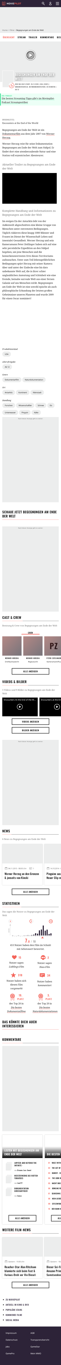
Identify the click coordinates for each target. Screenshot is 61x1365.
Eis (51, 405)
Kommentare (47, 37)
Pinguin (25, 412)
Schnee (41, 405)
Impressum (11, 1333)
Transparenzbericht (39, 1339)
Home (5, 30)
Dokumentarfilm (12, 379)
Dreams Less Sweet (24, 1170)
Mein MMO (35, 1353)
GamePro (10, 1353)
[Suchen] (43, 3)
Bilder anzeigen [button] (30, 730)
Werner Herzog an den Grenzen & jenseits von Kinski (22, 876)
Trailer (33, 37)
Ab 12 (7, 367)
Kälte (36, 412)
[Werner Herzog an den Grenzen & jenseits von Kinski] (22, 853)
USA (6, 354)
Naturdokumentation (34, 379)
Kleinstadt (37, 392)
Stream (22, 37)
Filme (12, 30)
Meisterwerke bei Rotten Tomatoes (26, 1177)
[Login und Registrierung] (50, 3)
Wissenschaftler (25, 405)
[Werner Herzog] (12, 646)
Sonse (19, 1196)
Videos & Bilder (14, 681)
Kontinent (22, 392)
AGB (32, 1333)
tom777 (20, 1183)
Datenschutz (12, 1339)
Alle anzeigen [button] (30, 671)
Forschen (9, 405)
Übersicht (9, 37)
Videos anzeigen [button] (30, 721)
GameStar (35, 1346)
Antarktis (8, 392)
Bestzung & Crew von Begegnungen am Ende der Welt (29, 625)
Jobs (8, 1346)
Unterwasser (10, 412)
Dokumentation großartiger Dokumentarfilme (22, 1191)
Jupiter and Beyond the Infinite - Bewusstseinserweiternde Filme (26, 1166)
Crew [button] (30, 632)
